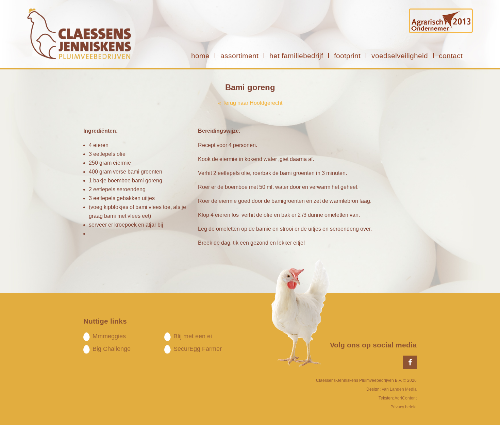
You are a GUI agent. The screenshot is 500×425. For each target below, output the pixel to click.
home (200, 56)
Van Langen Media (399, 389)
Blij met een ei (192, 336)
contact (451, 56)
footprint (347, 56)
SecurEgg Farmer (197, 348)
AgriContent (406, 398)
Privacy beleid (403, 407)
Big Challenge (112, 348)
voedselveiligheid (399, 56)
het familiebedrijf (296, 56)
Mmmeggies (109, 336)
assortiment (239, 56)
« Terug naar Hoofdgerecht (250, 103)
